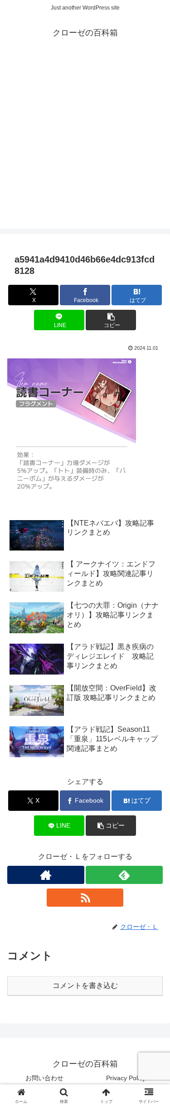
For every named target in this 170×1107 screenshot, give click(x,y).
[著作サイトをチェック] (45, 875)
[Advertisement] (85, 143)
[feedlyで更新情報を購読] (124, 875)
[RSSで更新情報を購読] (85, 898)
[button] (111, 320)
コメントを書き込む (85, 985)
